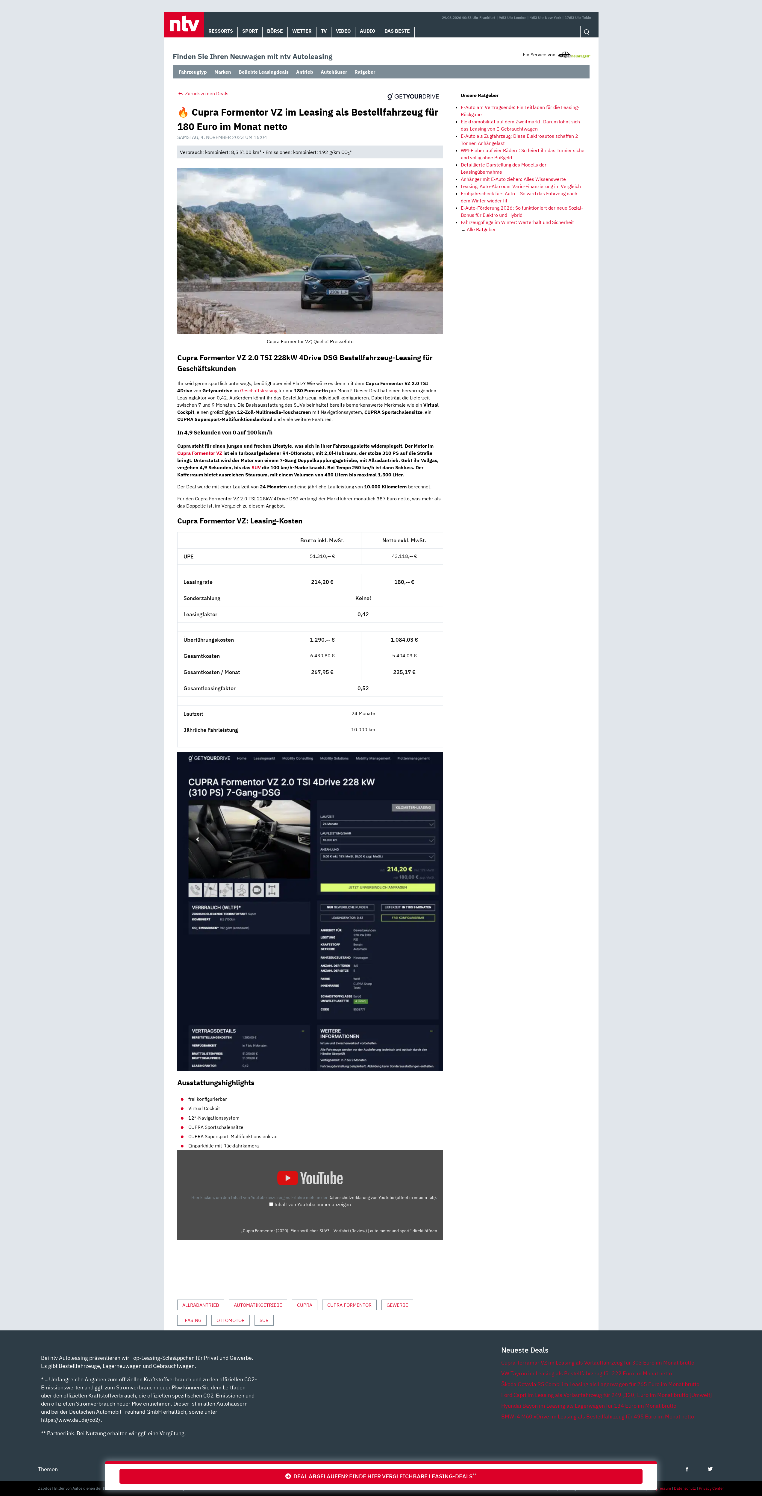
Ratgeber (365, 72)
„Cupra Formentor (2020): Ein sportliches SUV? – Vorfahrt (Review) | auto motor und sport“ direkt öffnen (339, 1230)
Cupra (304, 1305)
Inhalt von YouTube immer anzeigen (312, 1204)
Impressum (661, 1488)
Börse (275, 31)
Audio (367, 31)
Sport (250, 31)
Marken (222, 72)
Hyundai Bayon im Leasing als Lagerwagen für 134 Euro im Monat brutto (588, 1405)
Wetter (302, 31)
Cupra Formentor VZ (199, 453)
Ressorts (220, 31)
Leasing (192, 1320)
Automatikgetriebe (258, 1305)
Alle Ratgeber (481, 229)
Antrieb (304, 72)
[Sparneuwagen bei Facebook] (687, 1468)
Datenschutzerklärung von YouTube (382, 1197)
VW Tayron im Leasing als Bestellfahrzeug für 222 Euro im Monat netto (586, 1373)
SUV (256, 467)
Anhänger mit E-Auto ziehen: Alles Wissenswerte (513, 179)
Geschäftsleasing (258, 390)
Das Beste (397, 31)
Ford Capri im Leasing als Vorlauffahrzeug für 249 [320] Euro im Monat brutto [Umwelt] (606, 1394)
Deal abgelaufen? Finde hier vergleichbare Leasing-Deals (384, 1476)
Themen (48, 1469)
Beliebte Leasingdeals (264, 72)
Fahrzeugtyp (193, 72)
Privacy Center (711, 1488)
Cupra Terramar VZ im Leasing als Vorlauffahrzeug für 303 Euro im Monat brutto (597, 1362)
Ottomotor (230, 1320)
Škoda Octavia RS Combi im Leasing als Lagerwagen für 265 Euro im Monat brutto (600, 1384)
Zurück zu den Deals (206, 93)
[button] (184, 24)
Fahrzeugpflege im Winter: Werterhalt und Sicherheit (517, 222)
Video (343, 31)
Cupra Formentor (349, 1305)
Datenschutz (685, 1488)
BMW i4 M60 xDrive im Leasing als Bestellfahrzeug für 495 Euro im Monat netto (597, 1416)
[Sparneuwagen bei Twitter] (710, 1468)
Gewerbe (397, 1305)
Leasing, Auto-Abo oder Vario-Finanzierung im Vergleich (521, 186)
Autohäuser (334, 72)
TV (324, 31)
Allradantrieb (200, 1305)
